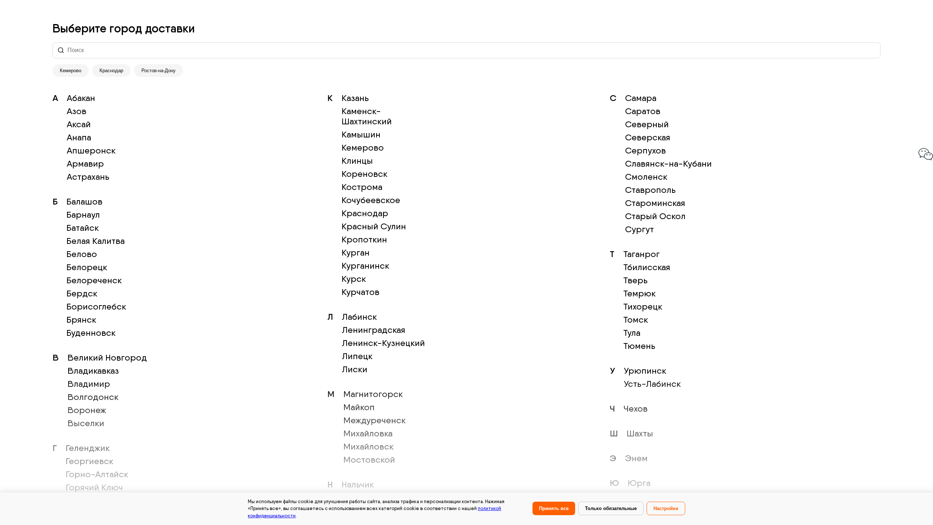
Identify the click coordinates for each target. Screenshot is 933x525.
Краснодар (111, 70)
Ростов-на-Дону (158, 70)
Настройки (665, 508)
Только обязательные (611, 508)
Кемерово (70, 70)
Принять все (554, 508)
